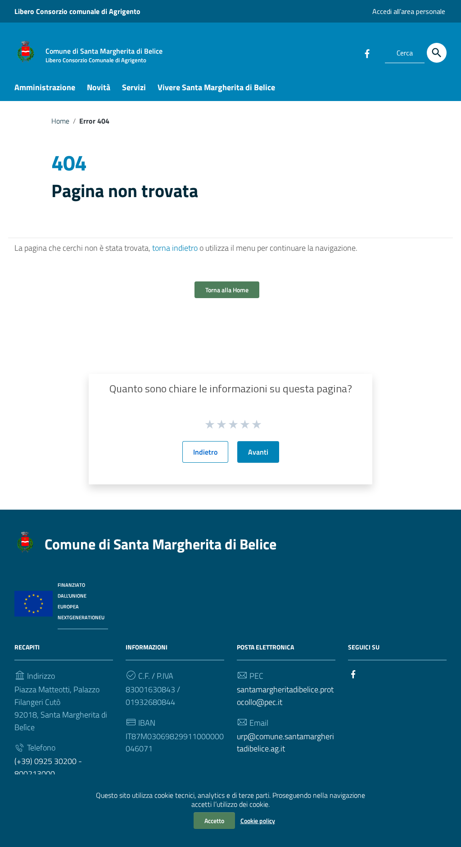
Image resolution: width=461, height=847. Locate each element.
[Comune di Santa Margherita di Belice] (25, 51)
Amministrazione (44, 87)
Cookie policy (257, 820)
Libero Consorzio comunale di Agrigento (77, 11)
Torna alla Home (227, 290)
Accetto (214, 820)
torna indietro (175, 248)
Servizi (134, 87)
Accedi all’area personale (408, 11)
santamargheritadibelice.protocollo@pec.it (285, 695)
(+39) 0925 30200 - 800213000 (48, 767)
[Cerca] (437, 53)
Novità (98, 87)
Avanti (258, 452)
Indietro (205, 452)
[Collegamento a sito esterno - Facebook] (367, 52)
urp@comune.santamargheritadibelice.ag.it (285, 742)
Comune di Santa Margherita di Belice (160, 544)
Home (60, 120)
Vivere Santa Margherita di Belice (216, 87)
